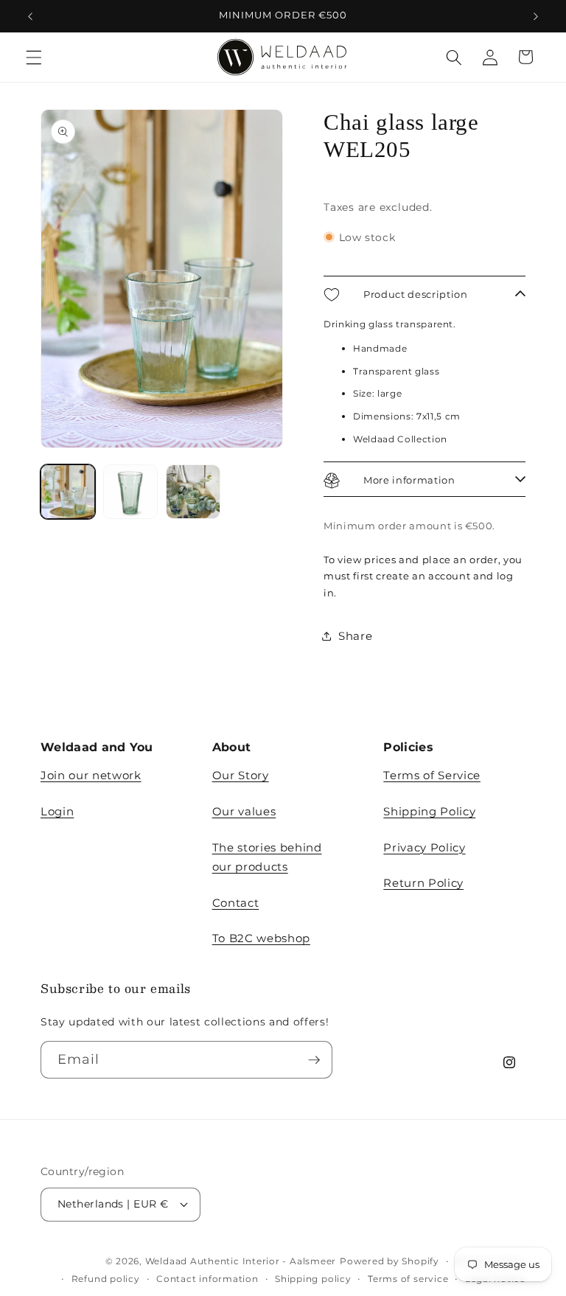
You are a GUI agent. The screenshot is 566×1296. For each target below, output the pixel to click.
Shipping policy (313, 1278)
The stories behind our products (267, 857)
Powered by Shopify (389, 1261)
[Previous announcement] (30, 16)
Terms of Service (432, 775)
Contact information (207, 1278)
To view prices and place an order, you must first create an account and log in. (423, 576)
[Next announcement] (536, 16)
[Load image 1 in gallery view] (68, 491)
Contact (235, 903)
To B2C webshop (261, 938)
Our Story (240, 775)
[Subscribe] (314, 1060)
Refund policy (105, 1278)
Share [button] (355, 636)
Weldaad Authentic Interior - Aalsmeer (241, 1261)
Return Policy (423, 883)
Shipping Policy (429, 811)
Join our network (91, 775)
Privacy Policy (424, 847)
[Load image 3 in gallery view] (193, 491)
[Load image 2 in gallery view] (130, 491)
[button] (34, 56)
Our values (244, 811)
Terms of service (408, 1278)
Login (57, 811)
